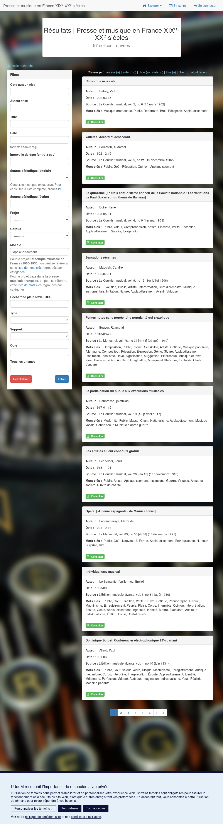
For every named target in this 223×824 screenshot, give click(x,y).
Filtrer (62, 379)
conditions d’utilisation (86, 816)
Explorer (153, 5)
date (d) (157, 72)
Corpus (15, 229)
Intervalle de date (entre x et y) (33, 154)
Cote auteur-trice (22, 84)
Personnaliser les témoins (33, 808)
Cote (13, 345)
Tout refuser (69, 808)
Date (13, 133)
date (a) (144, 72)
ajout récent (199, 72)
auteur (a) (113, 72)
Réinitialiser (21, 379)
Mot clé (15, 245)
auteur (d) (129, 72)
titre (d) (184, 72)
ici (59, 189)
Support (16, 329)
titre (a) (171, 72)
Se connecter (206, 5)
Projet (14, 212)
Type (13, 313)
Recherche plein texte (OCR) (31, 297)
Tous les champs (22, 361)
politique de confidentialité (43, 816)
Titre (13, 117)
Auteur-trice (19, 100)
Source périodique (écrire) (29, 196)
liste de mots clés (30, 267)
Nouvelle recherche (20, 65)
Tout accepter (95, 808)
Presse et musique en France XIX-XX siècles (44, 5)
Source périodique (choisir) (30, 170)
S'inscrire (179, 5)
